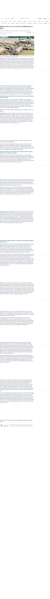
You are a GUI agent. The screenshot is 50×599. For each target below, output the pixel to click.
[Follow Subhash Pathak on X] (7, 33)
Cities (43, 21)
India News (14, 21)
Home (2, 21)
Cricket (10, 21)
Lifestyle (30, 21)
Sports (8, 23)
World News (25, 21)
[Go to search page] (3, 18)
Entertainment (20, 21)
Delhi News (17, 23)
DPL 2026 (34, 21)
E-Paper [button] (40, 18)
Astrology (46, 21)
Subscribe (44, 18)
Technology (35, 23)
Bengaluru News (23, 23)
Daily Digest (45, 23)
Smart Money (4, 23)
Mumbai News (29, 23)
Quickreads (40, 23)
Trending (39, 21)
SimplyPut (12, 23)
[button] (1, 18)
